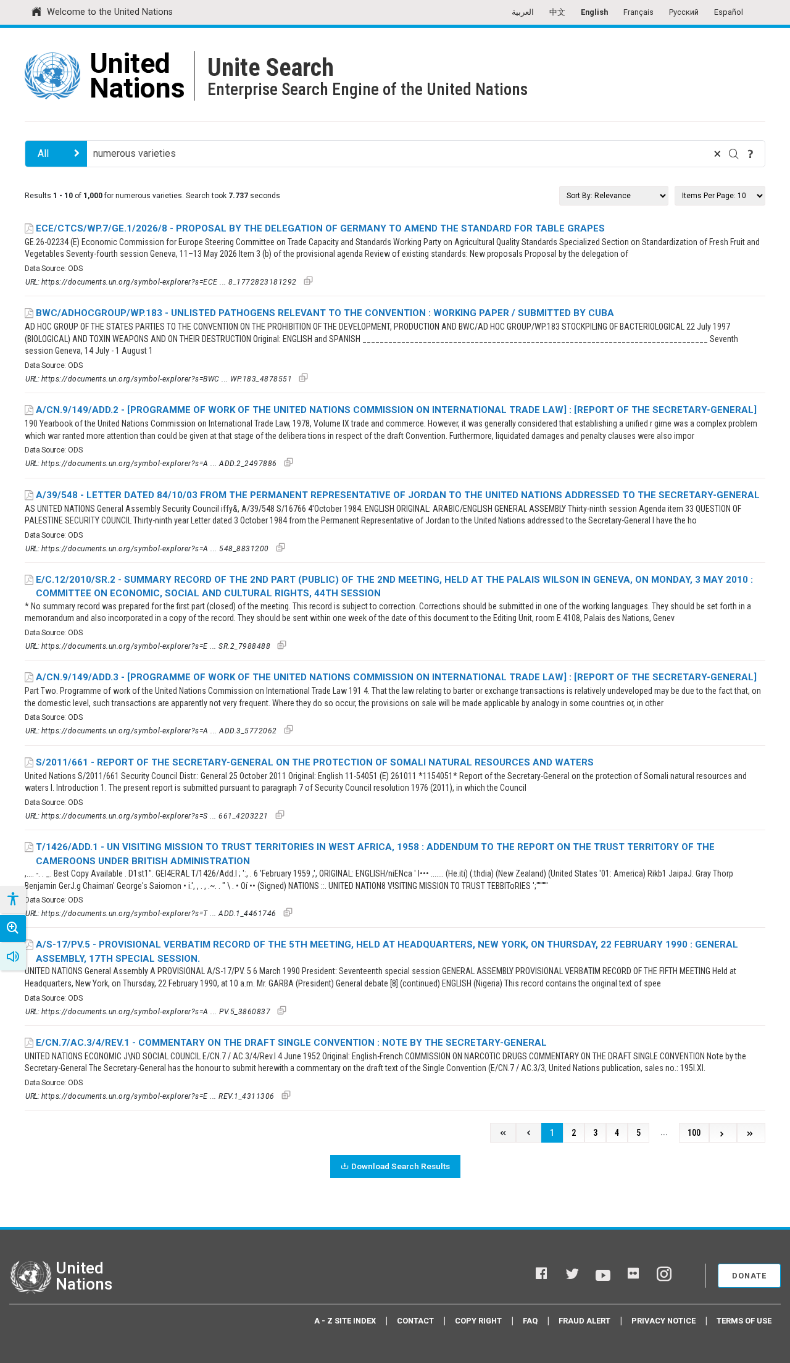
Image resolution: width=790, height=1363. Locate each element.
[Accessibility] (12, 899)
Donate (749, 1275)
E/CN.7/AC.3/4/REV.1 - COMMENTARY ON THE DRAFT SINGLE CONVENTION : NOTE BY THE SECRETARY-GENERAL (291, 1042)
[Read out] (13, 956)
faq (530, 1320)
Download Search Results (400, 1166)
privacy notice (663, 1320)
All (43, 153)
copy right (478, 1320)
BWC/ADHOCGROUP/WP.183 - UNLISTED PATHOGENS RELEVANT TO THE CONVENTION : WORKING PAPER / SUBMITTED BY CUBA (325, 313)
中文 (557, 12)
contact (415, 1320)
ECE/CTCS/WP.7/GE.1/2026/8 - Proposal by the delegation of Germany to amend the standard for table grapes (320, 228)
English (594, 12)
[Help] (750, 153)
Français (638, 12)
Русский (684, 12)
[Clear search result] (717, 153)
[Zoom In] (13, 928)
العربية (523, 12)
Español (728, 12)
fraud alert (584, 1320)
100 (694, 1133)
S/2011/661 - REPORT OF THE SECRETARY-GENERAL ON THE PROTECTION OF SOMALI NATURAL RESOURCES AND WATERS (315, 762)
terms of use (744, 1320)
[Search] (734, 153)
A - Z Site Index (345, 1320)
